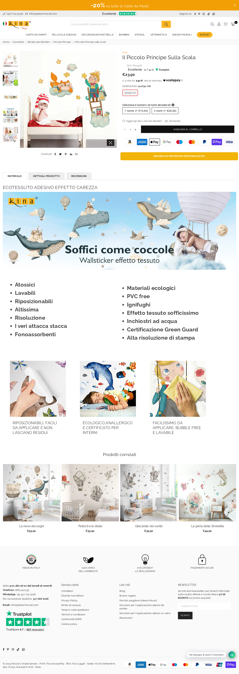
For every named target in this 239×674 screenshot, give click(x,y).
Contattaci (67, 591)
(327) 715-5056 (14, 13)
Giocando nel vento (149, 526)
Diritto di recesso (71, 605)
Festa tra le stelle (90, 526)
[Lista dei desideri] (225, 24)
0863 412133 (22, 590)
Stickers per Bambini (39, 42)
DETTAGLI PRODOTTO (46, 176)
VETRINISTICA (158, 34)
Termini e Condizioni (73, 614)
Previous (23, 99)
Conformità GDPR (71, 619)
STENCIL (140, 34)
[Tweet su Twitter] (60, 154)
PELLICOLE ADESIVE (64, 34)
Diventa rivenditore (72, 595)
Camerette (18, 42)
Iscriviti (185, 615)
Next (113, 99)
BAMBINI (124, 34)
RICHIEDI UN (179, 156)
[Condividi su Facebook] (55, 154)
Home (6, 42)
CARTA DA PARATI (36, 34)
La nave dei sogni (31, 526)
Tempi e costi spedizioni (75, 609)
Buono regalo (128, 595)
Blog (122, 591)
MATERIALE (15, 176)
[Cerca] (166, 24)
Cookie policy (69, 624)
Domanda (174, 121)
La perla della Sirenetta (207, 526)
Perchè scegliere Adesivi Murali (138, 600)
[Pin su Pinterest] (65, 154)
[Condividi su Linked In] (71, 154)
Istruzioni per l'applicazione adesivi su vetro (145, 613)
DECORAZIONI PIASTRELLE (98, 34)
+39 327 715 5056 (26, 594)
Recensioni (126, 617)
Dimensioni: (136, 86)
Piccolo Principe (62, 42)
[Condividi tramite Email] (76, 154)
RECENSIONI (79, 176)
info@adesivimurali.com (43, 13)
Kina (124, 52)
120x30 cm (130, 93)
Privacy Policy (69, 600)
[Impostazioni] (218, 24)
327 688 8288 (41, 598)
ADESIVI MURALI (182, 34)
